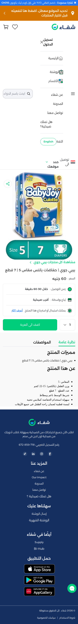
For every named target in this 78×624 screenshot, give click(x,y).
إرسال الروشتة (39, 513)
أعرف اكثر (17, 310)
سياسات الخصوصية (46, 617)
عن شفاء (57, 95)
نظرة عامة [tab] (66, 342)
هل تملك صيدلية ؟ (39, 496)
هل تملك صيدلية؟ (46, 124)
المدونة (58, 104)
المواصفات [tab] (42, 342)
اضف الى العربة (30, 325)
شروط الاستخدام (67, 617)
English (48, 141)
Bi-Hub (39, 548)
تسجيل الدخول (48, 42)
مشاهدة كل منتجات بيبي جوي (54, 262)
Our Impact (39, 477)
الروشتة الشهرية (39, 520)
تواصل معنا (55, 113)
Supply (39, 542)
